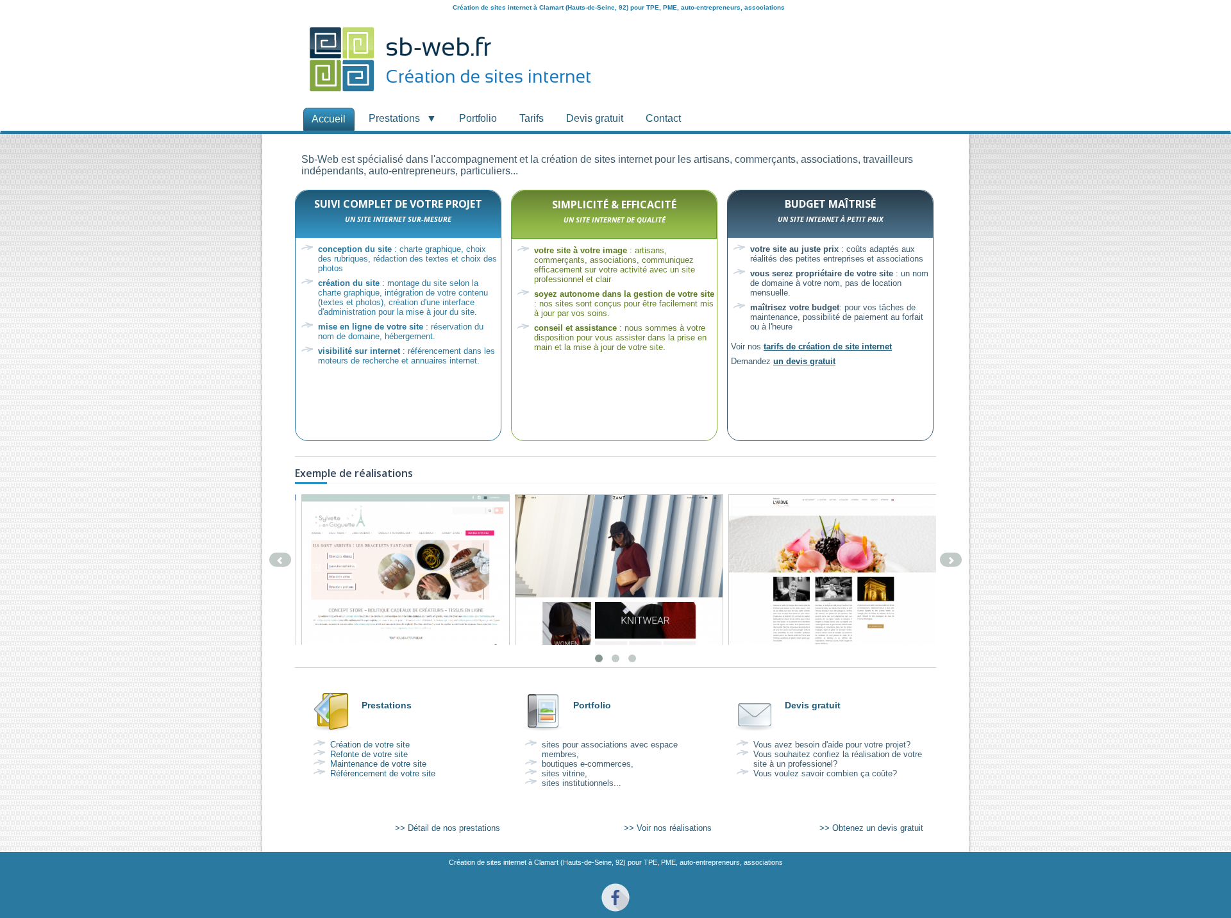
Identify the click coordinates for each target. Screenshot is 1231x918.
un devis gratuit (804, 361)
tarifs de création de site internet (828, 346)
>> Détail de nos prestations (447, 828)
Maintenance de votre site (378, 764)
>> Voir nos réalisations (668, 828)
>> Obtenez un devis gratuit (871, 828)
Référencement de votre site (382, 773)
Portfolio (592, 705)
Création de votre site (370, 744)
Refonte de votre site (369, 754)
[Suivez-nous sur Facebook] (615, 913)
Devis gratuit (813, 705)
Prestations (387, 705)
